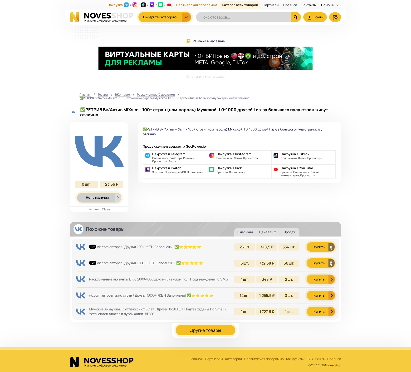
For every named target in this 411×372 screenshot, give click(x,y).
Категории (233, 359)
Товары (103, 95)
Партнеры (271, 5)
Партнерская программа (196, 5)
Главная (85, 95)
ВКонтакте (122, 95)
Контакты (309, 5)
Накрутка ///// (137, 5)
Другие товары (205, 330)
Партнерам (214, 359)
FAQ (310, 359)
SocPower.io (196, 146)
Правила (290, 5)
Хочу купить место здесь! (205, 76)
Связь (320, 359)
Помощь (328, 5)
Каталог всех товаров (240, 5)
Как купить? (295, 359)
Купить (319, 247)
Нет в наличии (97, 197)
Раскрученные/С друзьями (156, 95)
